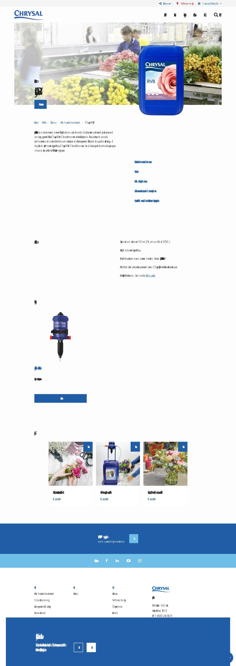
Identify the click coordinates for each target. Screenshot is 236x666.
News (75, 593)
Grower (53, 122)
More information (60, 398)
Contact (127, 587)
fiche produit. (150, 275)
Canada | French (210, 3)
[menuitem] (193, 15)
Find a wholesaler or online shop (40, 104)
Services (88, 587)
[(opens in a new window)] (107, 561)
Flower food (39, 613)
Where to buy (186, 3)
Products (49, 587)
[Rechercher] (216, 15)
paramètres (44, 649)
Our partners (116, 606)
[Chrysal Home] (28, 14)
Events (114, 613)
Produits (44, 122)
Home (35, 122)
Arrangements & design (42, 606)
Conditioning (41, 600)
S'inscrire (133, 538)
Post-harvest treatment (70, 122)
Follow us (165, 3)
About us (193, 14)
